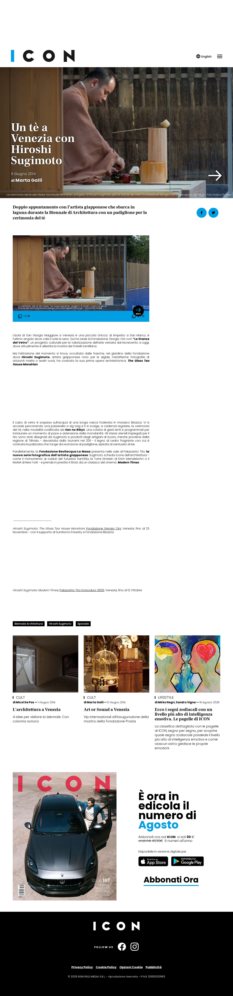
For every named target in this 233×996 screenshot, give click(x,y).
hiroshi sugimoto (60, 624)
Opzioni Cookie (131, 967)
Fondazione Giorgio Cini (103, 528)
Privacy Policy (82, 967)
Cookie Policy (106, 967)
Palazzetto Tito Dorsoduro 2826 (82, 590)
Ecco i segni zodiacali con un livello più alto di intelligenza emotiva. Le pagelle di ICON (183, 714)
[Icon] (43, 61)
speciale (83, 624)
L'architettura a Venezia (37, 709)
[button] (215, 175)
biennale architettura (29, 624)
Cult (20, 697)
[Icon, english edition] (204, 56)
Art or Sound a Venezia (106, 709)
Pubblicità (154, 967)
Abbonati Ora (171, 880)
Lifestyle (166, 697)
